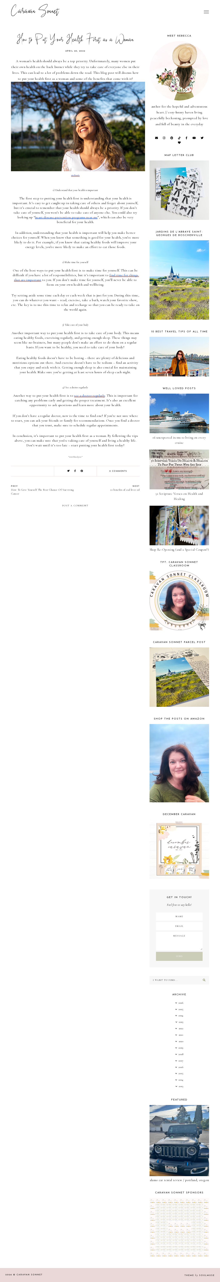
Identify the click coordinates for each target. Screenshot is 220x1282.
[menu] (206, 11)
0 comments (118, 471)
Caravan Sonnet (35, 11)
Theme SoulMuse (200, 1275)
